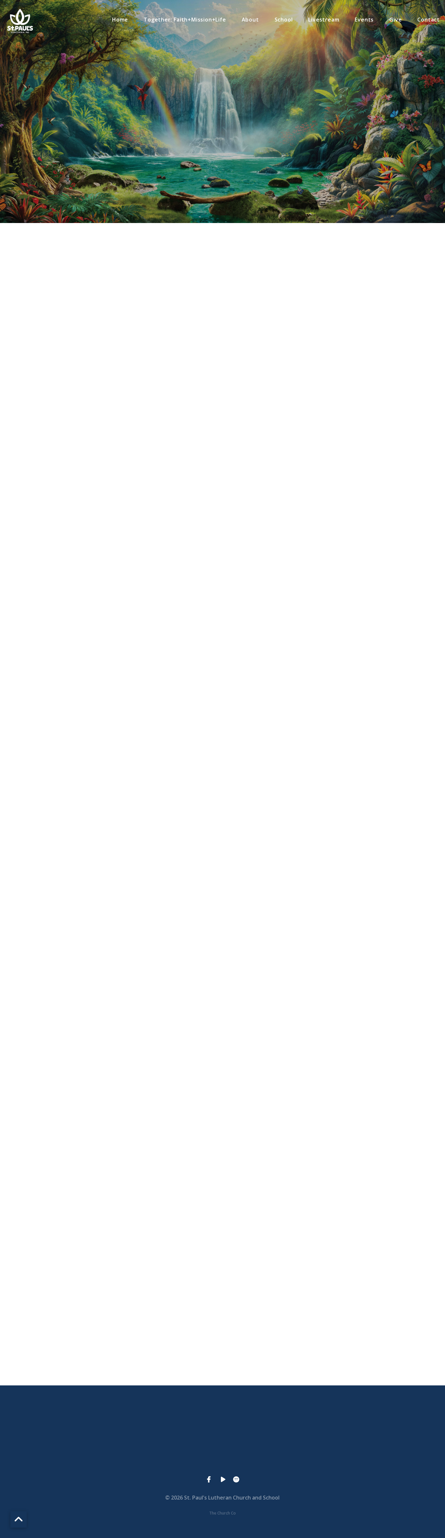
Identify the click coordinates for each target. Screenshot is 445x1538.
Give (395, 20)
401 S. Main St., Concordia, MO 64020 (269, 1457)
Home (120, 20)
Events (364, 20)
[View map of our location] (269, 1421)
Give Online (362, 1457)
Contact (428, 20)
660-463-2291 (176, 1457)
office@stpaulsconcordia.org (82, 1457)
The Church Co (222, 1513)
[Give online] (362, 1421)
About (250, 20)
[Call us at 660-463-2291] (176, 1421)
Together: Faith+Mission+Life (185, 20)
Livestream (323, 20)
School (284, 20)
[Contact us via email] (83, 1421)
